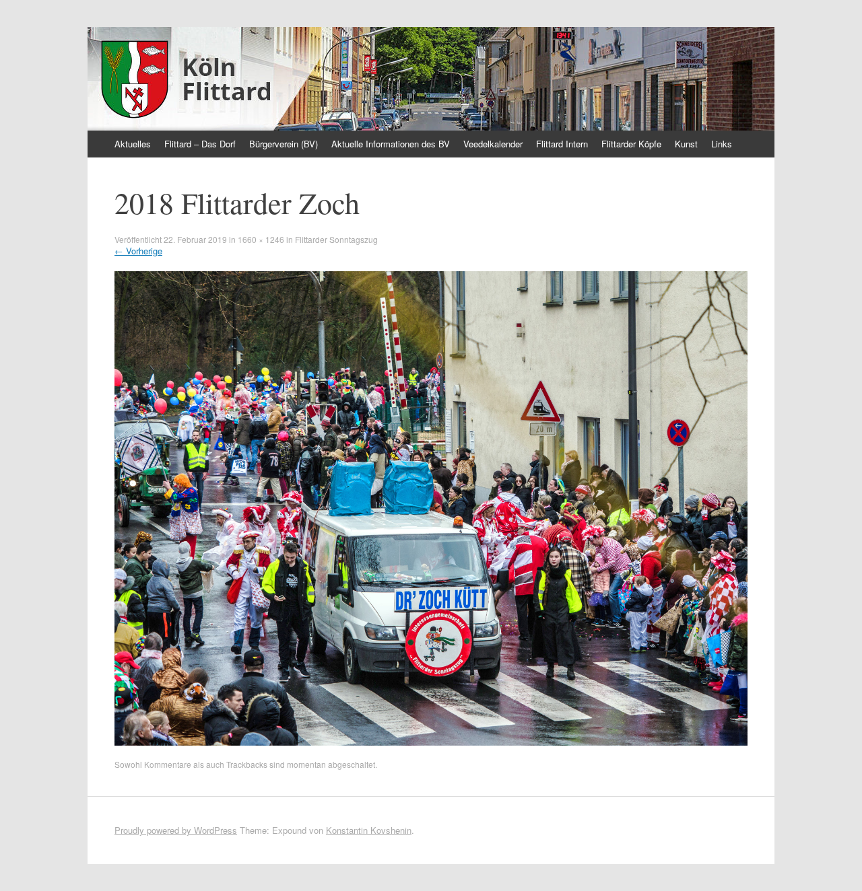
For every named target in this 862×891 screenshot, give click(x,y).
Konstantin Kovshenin (368, 830)
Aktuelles (132, 143)
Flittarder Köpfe (631, 143)
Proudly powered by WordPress (175, 830)
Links (721, 143)
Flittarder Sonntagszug (336, 239)
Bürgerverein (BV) (283, 143)
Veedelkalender (493, 143)
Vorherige (138, 250)
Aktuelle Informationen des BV (390, 143)
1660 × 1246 (261, 239)
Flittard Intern (562, 143)
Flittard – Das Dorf (200, 143)
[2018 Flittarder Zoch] (431, 742)
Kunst (686, 143)
